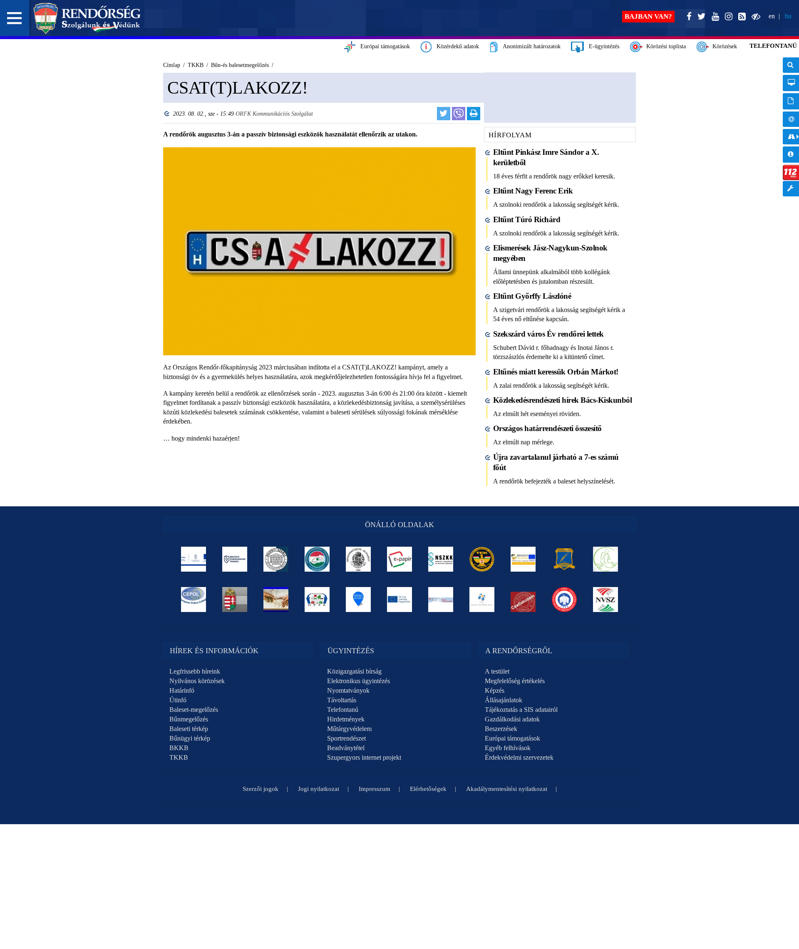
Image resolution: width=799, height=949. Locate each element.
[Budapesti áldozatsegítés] (605, 559)
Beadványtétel (346, 747)
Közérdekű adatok (455, 46)
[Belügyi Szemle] (276, 559)
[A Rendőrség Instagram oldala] (727, 17)
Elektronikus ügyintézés (358, 680)
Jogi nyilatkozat (318, 788)
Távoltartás (341, 700)
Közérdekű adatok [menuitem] (791, 154)
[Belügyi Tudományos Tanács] (235, 559)
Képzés (494, 690)
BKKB (179, 747)
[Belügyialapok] (523, 559)
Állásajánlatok (503, 700)
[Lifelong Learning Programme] (399, 599)
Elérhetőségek (428, 788)
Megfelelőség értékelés (515, 680)
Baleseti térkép (188, 728)
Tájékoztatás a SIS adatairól (521, 709)
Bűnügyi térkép (189, 738)
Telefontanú (342, 709)
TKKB (178, 757)
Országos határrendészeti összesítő (547, 428)
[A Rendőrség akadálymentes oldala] (754, 17)
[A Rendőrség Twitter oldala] (700, 17)
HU (788, 16)
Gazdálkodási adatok (512, 719)
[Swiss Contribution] (441, 599)
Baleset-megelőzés (193, 709)
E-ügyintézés (601, 46)
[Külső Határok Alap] (482, 599)
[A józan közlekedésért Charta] (523, 599)
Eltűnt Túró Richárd (527, 219)
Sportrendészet (346, 738)
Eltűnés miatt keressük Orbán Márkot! (555, 371)
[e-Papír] (399, 559)
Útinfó (177, 700)
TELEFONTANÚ (773, 45)
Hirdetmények (346, 719)
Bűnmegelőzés (188, 719)
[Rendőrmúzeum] (358, 559)
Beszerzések (501, 728)
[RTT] (564, 559)
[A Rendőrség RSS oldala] (740, 17)
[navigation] (791, 131)
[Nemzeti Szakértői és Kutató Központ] (441, 559)
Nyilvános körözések (197, 680)
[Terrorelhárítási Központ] (482, 559)
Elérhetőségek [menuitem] (791, 119)
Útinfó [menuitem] (791, 136)
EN (772, 16)
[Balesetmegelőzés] (564, 599)
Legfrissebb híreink (194, 671)
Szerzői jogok (260, 788)
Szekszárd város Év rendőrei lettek (548, 334)
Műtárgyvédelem (349, 728)
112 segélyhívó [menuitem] (791, 172)
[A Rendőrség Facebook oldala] (687, 17)
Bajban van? (648, 16)
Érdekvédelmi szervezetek (519, 757)
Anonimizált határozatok (529, 46)
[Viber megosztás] (458, 113)
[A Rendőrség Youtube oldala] (713, 17)
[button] (14, 18)
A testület (497, 671)
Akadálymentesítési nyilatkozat (506, 788)
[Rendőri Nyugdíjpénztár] (276, 599)
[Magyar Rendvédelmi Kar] (235, 599)
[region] (319, 285)
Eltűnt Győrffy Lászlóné (532, 296)
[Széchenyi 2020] (358, 599)
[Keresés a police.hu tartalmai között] (791, 65)
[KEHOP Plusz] (193, 559)
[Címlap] (87, 18)
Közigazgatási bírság (354, 671)
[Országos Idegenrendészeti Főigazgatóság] (317, 559)
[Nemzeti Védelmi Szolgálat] (605, 599)
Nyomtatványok (348, 690)
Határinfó (181, 690)
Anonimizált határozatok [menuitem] (791, 101)
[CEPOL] (193, 599)
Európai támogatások (382, 46)
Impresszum (374, 788)
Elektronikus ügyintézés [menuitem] (791, 83)
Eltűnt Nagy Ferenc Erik (533, 190)
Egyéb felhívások (508, 747)
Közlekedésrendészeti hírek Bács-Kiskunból (562, 400)
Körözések (723, 46)
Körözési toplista (664, 46)
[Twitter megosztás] (443, 113)
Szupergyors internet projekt (364, 757)
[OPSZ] (317, 599)
